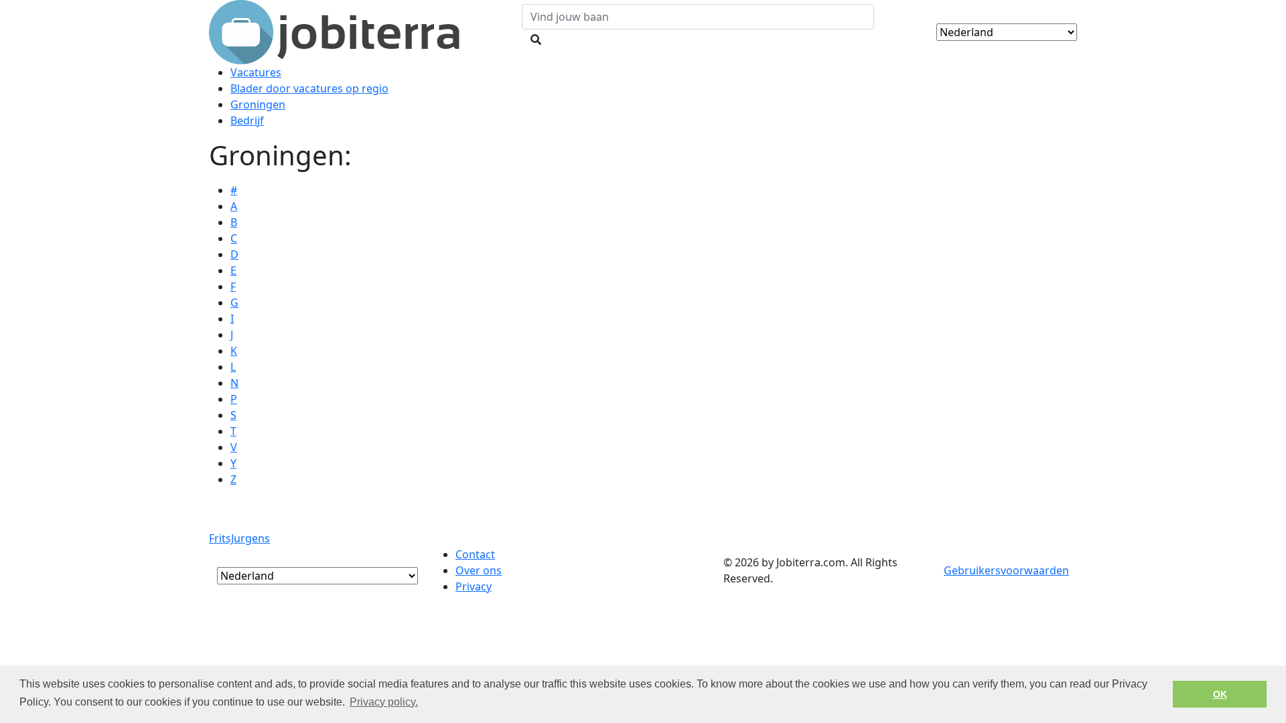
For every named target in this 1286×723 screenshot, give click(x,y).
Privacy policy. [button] (384, 702)
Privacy (473, 586)
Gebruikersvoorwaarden (1006, 570)
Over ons (478, 570)
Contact (475, 554)
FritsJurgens (239, 538)
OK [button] (1220, 694)
